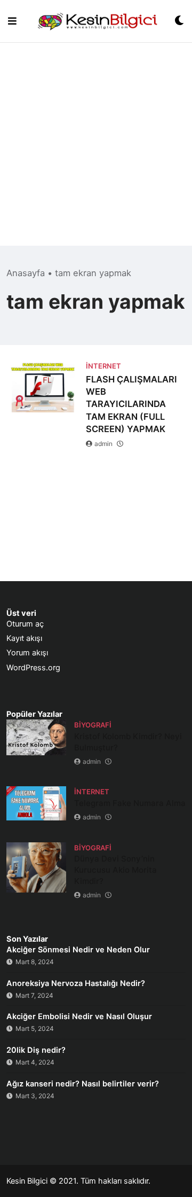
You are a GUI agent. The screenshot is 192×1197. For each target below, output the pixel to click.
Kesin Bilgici (26, 1181)
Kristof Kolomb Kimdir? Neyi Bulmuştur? (128, 742)
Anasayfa (25, 273)
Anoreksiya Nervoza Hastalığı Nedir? (75, 983)
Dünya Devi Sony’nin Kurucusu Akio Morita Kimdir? (115, 870)
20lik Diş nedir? (36, 1050)
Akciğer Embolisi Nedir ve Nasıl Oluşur (79, 1016)
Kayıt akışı (24, 638)
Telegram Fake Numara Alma (130, 803)
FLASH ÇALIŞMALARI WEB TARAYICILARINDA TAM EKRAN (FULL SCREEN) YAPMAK (131, 404)
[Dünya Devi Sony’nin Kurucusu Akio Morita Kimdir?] (36, 867)
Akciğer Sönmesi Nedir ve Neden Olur (78, 950)
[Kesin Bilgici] (95, 21)
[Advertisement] (96, 149)
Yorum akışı (27, 653)
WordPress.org (33, 667)
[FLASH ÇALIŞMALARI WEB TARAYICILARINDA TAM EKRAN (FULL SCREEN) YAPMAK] (42, 385)
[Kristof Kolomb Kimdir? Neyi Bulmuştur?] (36, 737)
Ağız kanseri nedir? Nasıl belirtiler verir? (82, 1084)
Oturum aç (25, 624)
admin (103, 444)
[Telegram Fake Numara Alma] (36, 803)
